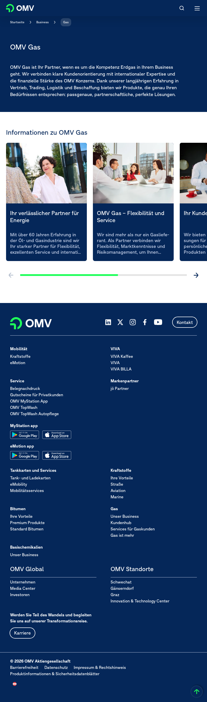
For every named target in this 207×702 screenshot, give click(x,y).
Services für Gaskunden (133, 528)
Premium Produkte (27, 522)
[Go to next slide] (196, 275)
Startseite (17, 22)
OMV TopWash (23, 407)
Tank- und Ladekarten (30, 477)
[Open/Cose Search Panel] (182, 8)
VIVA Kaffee (122, 356)
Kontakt (185, 322)
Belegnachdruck (25, 388)
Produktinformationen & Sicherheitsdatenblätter (54, 673)
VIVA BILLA (121, 368)
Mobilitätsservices (27, 490)
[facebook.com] (145, 322)
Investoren (20, 594)
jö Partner (120, 388)
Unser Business (125, 516)
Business (42, 22)
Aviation (118, 490)
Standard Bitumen (26, 528)
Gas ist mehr (122, 535)
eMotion (17, 362)
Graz (115, 594)
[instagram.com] (133, 322)
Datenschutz (56, 667)
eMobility (18, 484)
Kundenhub (121, 522)
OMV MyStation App (29, 401)
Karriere (22, 633)
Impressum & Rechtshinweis (100, 667)
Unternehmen (22, 581)
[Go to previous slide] (11, 275)
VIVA (115, 362)
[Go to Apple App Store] (56, 435)
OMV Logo (15, 7)
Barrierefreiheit (24, 667)
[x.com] (120, 322)
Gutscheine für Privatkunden (36, 394)
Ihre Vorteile (122, 477)
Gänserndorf (122, 588)
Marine (117, 496)
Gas (66, 22)
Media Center (22, 588)
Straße (117, 484)
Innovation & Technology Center (140, 600)
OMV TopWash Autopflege (34, 413)
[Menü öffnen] (197, 8)
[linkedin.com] (108, 322)
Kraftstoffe (20, 356)
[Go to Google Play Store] (24, 435)
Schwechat (121, 581)
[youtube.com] (158, 322)
